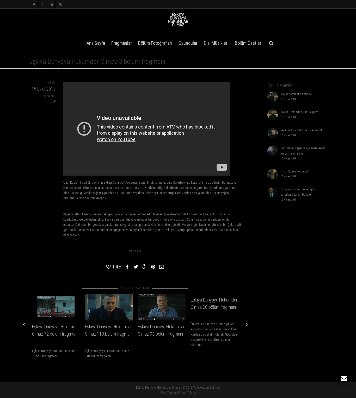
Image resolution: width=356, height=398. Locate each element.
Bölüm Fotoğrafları (155, 43)
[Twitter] (34, 4)
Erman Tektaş (187, 393)
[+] (56, 307)
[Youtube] (51, 4)
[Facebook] (43, 4)
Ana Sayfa (96, 43)
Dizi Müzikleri (216, 43)
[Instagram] (60, 4)
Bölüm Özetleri (248, 43)
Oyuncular (188, 43)
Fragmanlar (121, 43)
